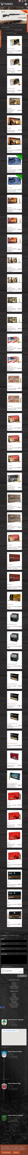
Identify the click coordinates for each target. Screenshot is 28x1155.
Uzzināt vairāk (6, 1152)
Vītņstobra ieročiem (20, 26)
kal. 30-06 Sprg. (5, 27)
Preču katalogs (5, 26)
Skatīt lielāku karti (5, 1047)
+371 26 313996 (14, 1024)
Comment (4, 954)
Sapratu (16, 1152)
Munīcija (12, 26)
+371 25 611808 (14, 1056)
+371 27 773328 (14, 1088)
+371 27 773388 (14, 1120)
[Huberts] (10, 4)
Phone (3, 949)
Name (2, 939)
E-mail (3, 944)
